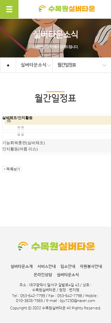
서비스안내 (46, 266)
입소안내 (67, 266)
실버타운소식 (68, 275)
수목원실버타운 (67, 17)
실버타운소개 (21, 266)
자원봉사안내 (91, 266)
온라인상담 (43, 275)
